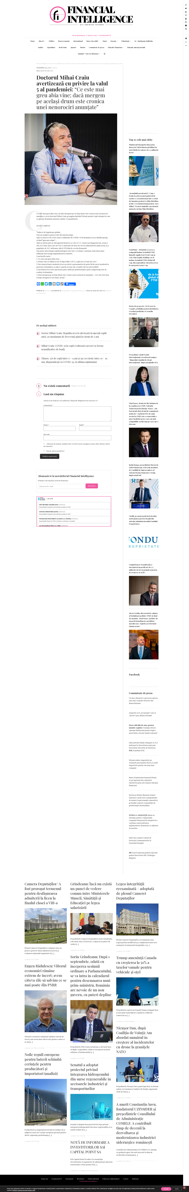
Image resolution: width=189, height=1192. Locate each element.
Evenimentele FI (105, 35)
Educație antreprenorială (136, 47)
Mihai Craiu (70, 290)
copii (63, 290)
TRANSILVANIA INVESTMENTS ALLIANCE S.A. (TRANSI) (58, 519)
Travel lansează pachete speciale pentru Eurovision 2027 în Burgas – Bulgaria (143, 855)
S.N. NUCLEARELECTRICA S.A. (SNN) (53, 526)
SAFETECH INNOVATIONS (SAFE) (52, 511)
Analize (40, 47)
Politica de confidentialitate (111, 1179)
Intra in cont (92, 35)
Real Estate (63, 47)
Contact (125, 1179)
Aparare (73, 47)
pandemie (78, 290)
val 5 (84, 290)
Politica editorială (93, 1179)
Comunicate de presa (96, 47)
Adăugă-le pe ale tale (78, 386)
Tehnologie (126, 41)
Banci (105, 41)
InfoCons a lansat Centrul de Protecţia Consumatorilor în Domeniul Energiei (140, 840)
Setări (177, 1189)
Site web (47, 434)
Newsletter (80, 1179)
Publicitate (135, 1179)
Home (32, 41)
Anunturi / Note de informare (89, 54)
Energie (114, 41)
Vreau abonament (78, 35)
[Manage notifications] (184, 1187)
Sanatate (54, 68)
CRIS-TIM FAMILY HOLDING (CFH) (52, 504)
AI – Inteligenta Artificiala (143, 41)
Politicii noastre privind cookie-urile (24, 1190)
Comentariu (48, 405)
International (78, 41)
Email (81, 425)
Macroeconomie (64, 41)
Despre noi (44, 1179)
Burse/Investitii (92, 41)
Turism (82, 47)
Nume (46, 425)
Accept (166, 1189)
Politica (51, 41)
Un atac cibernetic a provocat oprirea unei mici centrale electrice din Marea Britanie (143, 700)
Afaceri (42, 41)
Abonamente (69, 1179)
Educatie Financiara (116, 47)
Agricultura (51, 47)
